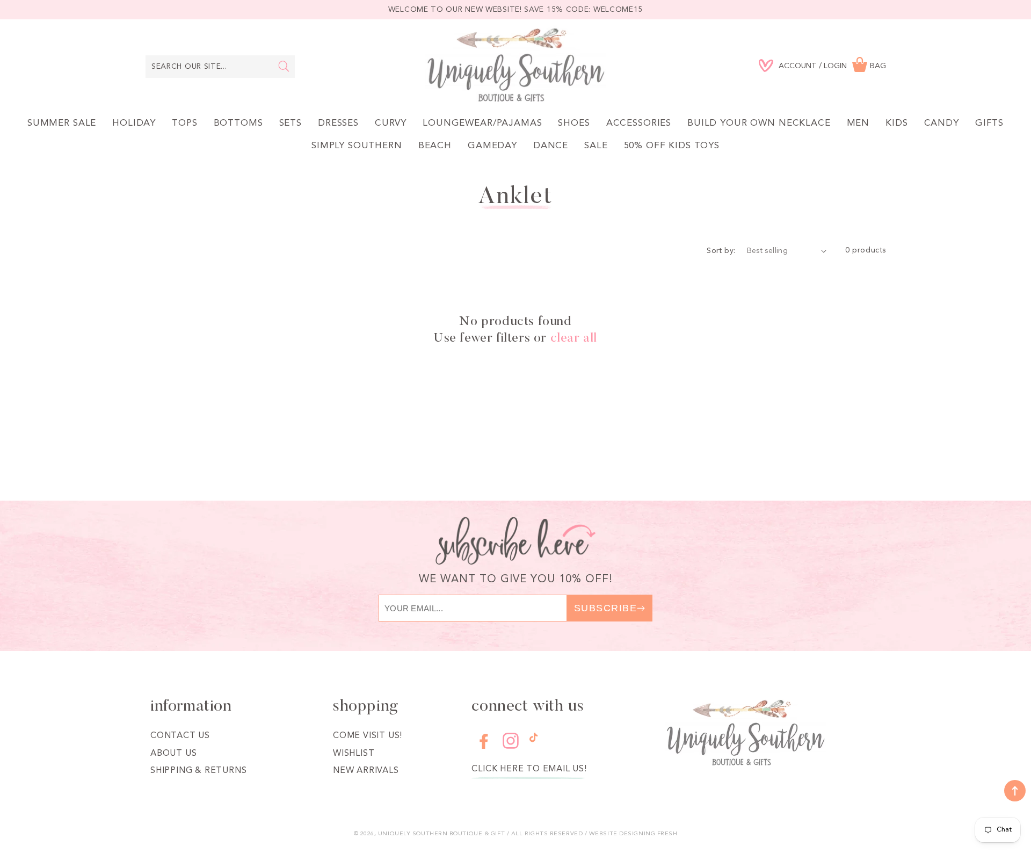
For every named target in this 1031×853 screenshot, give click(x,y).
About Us (173, 753)
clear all (573, 338)
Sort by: (721, 251)
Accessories (638, 123)
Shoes (574, 123)
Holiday (134, 123)
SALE (595, 145)
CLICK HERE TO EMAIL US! (528, 769)
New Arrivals (366, 771)
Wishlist (353, 753)
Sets (290, 123)
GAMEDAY (492, 145)
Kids (896, 123)
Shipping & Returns (198, 771)
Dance (550, 145)
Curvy (390, 123)
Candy (941, 123)
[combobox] (220, 66)
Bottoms (238, 123)
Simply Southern (356, 145)
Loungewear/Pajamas (482, 123)
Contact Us (180, 736)
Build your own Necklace (759, 123)
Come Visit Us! (367, 736)
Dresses (338, 123)
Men (858, 123)
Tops (184, 123)
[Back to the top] (1015, 790)
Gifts (989, 123)
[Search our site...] (284, 66)
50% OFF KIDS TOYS (672, 145)
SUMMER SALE (61, 123)
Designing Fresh (648, 834)
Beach (435, 145)
